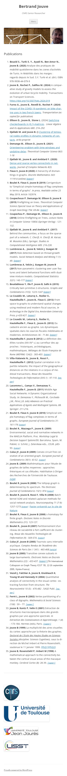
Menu (33, 21)
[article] (53, 549)
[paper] (30, 178)
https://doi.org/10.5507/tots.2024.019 (30, 100)
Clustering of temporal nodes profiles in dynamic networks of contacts (35, 135)
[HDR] (12, 479)
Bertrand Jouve (33, 6)
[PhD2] (52, 647)
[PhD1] (44, 647)
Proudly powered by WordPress (18, 770)
